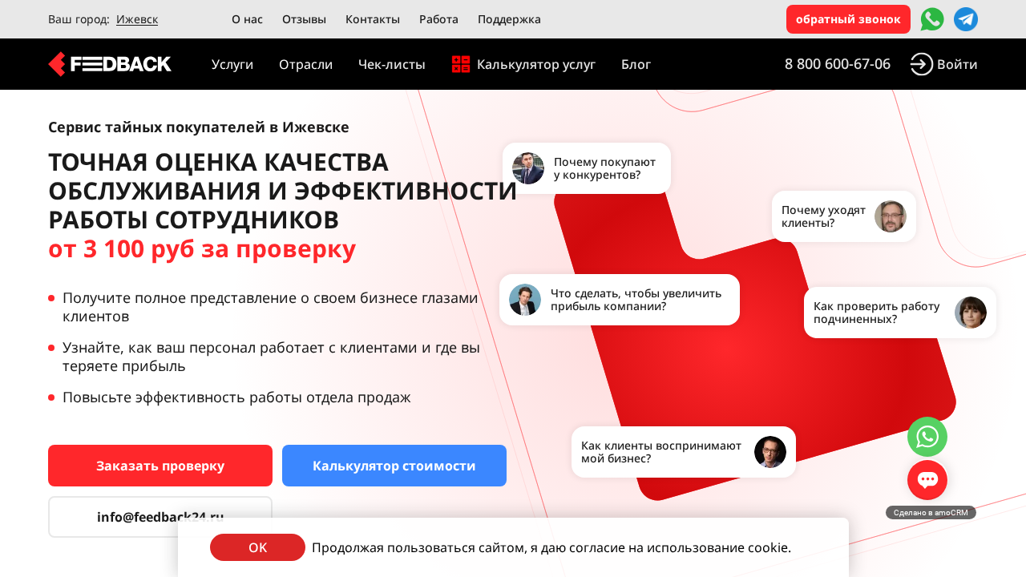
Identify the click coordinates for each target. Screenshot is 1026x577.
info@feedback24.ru (160, 517)
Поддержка (509, 18)
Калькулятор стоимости (394, 465)
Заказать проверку (160, 465)
